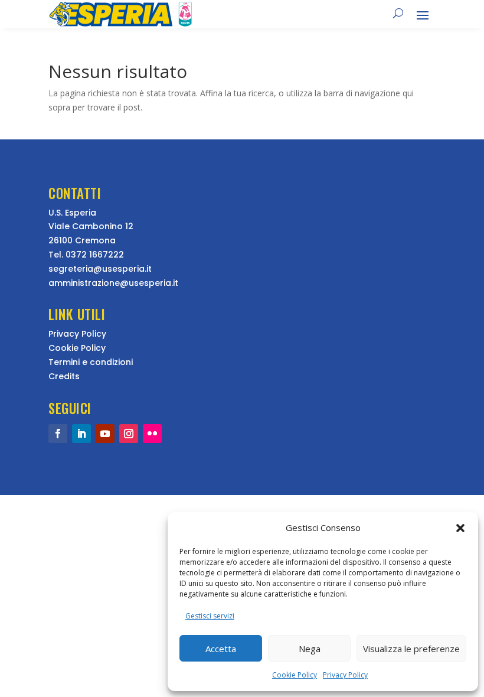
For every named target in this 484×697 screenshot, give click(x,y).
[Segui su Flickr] (152, 433)
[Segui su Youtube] (105, 433)
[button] (460, 528)
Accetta (220, 648)
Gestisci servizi (209, 616)
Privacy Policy (345, 675)
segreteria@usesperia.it (100, 269)
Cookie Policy (294, 675)
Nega (310, 648)
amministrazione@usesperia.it (113, 283)
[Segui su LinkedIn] (81, 433)
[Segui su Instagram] (128, 433)
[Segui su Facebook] (57, 433)
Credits (64, 376)
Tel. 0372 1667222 (86, 254)
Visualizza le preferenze (411, 648)
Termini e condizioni (90, 362)
